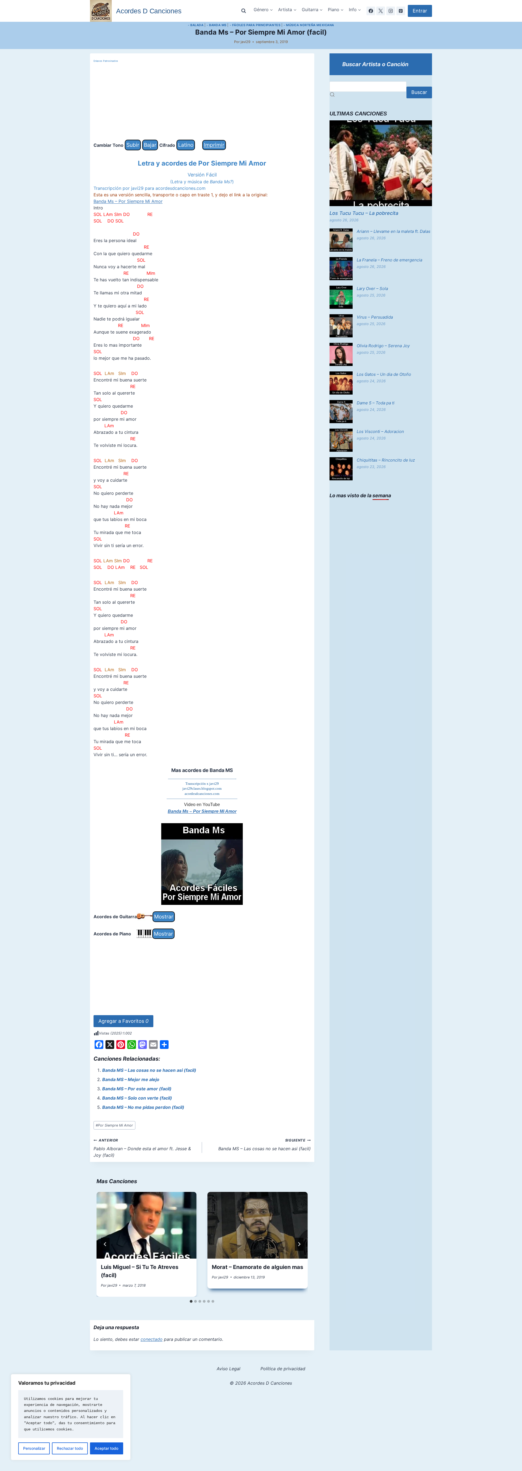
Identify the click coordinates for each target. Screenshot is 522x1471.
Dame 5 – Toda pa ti (375, 402)
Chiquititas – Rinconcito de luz (386, 460)
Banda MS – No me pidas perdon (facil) (143, 1107)
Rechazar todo (70, 1448)
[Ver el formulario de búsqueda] (243, 11)
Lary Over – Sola (372, 288)
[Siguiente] (299, 1244)
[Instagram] (390, 11)
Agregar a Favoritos (123, 1021)
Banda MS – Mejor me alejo (130, 1079)
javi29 (245, 42)
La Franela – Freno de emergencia (389, 260)
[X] (380, 11)
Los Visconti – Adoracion (380, 431)
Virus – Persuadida (375, 317)
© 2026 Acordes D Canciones (261, 1383)
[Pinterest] (400, 11)
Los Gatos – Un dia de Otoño (384, 374)
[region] (70, 1417)
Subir (132, 145)
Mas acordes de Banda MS (202, 770)
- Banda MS (216, 25)
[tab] (191, 1301)
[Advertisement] (202, 101)
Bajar (150, 145)
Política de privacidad (282, 1368)
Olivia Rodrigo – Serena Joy (383, 345)
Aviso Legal (228, 1368)
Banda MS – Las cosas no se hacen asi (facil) (149, 1070)
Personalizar (34, 1448)
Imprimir (214, 145)
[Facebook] (370, 11)
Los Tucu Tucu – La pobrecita (364, 213)
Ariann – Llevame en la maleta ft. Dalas (393, 231)
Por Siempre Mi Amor (114, 1125)
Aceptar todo (106, 1448)
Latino (185, 145)
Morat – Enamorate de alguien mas (257, 1267)
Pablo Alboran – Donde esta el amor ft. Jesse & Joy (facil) (142, 1148)
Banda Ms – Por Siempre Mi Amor (128, 201)
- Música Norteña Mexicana (309, 25)
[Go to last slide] (105, 1244)
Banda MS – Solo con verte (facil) (137, 1098)
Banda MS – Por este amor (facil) (137, 1088)
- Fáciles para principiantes (255, 25)
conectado (152, 1339)
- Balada (195, 25)
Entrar (420, 11)
